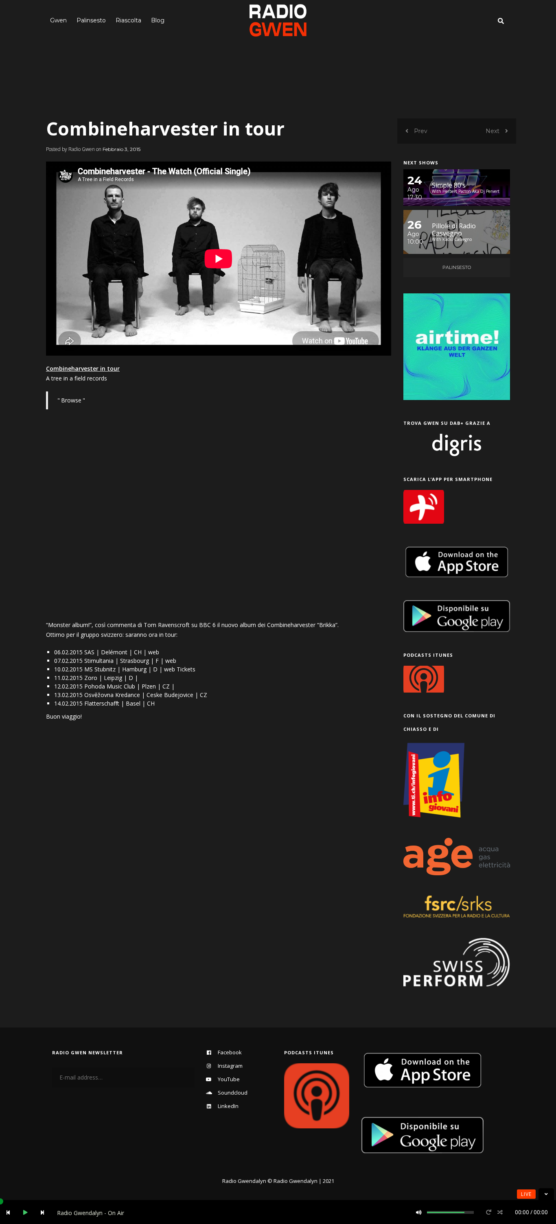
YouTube (229, 1079)
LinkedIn (228, 1106)
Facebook (230, 1052)
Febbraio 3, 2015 (121, 149)
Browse (71, 400)
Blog (157, 20)
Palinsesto (91, 20)
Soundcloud (232, 1092)
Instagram (230, 1065)
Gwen (58, 20)
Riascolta (128, 20)
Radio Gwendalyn (244, 1181)
